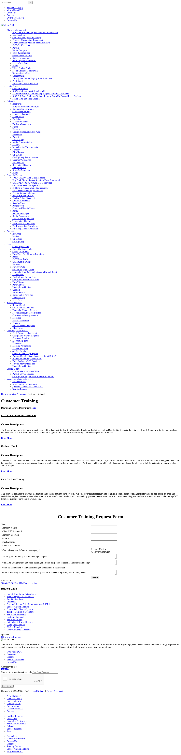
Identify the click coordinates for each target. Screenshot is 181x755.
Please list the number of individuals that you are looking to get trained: (33, 567)
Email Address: (8, 542)
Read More (6, 438)
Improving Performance (17, 330)
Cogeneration (13, 706)
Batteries (16, 264)
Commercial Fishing (21, 111)
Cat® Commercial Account (24, 333)
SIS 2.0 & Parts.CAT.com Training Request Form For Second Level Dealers (46, 96)
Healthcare (17, 134)
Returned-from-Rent (21, 73)
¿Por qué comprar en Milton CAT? (27, 386)
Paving (15, 48)
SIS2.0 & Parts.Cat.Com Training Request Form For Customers (40, 93)
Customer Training (20, 338)
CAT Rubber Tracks (21, 262)
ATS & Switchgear (20, 213)
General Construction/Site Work (26, 132)
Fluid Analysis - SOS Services (25, 361)
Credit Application (20, 246)
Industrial (16, 234)
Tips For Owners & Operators (20, 612)
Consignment (18, 76)
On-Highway (18, 241)
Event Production (20, 121)
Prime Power (18, 206)
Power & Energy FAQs (23, 195)
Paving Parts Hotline (21, 287)
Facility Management (21, 124)
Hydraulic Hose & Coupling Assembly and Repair (34, 272)
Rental (15, 211)
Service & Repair (14, 302)
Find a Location (30, 583)
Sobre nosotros (19, 381)
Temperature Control (21, 221)
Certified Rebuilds (15, 716)
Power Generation (20, 320)
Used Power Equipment (23, 218)
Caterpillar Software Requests (25, 335)
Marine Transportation (22, 142)
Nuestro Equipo (19, 389)
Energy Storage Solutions (23, 193)
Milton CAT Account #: (12, 531)
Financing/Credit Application (25, 83)
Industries (11, 101)
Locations (11, 12)
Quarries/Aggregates (21, 160)
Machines (16, 318)
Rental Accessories (20, 216)
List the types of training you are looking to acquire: (25, 556)
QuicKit (16, 290)
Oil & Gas (17, 155)
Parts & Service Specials (23, 374)
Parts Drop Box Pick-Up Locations (28, 254)
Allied (15, 256)
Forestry (16, 129)
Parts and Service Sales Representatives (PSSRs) (34, 356)
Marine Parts (18, 274)
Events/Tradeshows (15, 18)
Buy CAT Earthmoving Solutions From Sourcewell (35, 32)
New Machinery (14, 696)
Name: (4, 524)
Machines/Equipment (16, 30)
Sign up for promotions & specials (16, 672)
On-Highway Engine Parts (24, 277)
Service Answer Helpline (23, 325)
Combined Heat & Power (23, 208)
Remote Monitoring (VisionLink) (27, 358)
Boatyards (16, 104)
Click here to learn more (12, 637)
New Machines (19, 35)
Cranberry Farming (21, 114)
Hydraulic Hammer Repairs (24, 310)
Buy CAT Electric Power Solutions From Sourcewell (36, 180)
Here (34, 408)
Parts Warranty (19, 282)
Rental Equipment (20, 50)
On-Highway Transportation (25, 157)
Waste (15, 65)
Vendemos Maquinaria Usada (20, 379)
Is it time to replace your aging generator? (30, 188)
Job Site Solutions (20, 351)
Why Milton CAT (15, 10)
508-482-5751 (7, 583)
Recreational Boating (21, 165)
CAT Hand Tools (20, 259)
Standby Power (19, 203)
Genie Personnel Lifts (22, 55)
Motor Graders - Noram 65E (25, 70)
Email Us (18, 583)
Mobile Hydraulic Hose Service (26, 313)
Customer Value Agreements (25, 315)
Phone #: (5, 538)
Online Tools (12, 86)
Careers (10, 15)
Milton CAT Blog (15, 7)
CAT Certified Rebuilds (23, 307)
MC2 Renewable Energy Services (27, 190)
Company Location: (10, 535)
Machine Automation (21, 346)
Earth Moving (100, 549)
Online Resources (20, 88)
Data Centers (18, 116)
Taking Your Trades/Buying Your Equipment (32, 78)
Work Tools (17, 81)
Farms (15, 127)
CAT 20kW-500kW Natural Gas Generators (32, 183)
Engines (10, 231)
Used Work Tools (20, 63)
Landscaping (18, 139)
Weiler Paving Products (22, 68)
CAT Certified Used (21, 45)
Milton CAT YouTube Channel (26, 99)
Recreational (18, 162)
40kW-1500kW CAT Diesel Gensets (28, 178)
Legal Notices (38, 691)
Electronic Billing (20, 341)
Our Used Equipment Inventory (26, 37)
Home (4, 394)
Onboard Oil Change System (25, 353)
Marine (15, 236)
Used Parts (17, 300)
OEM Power (18, 152)
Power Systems (14, 703)
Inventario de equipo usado (24, 384)
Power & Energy (14, 175)
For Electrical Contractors (23, 223)
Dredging (16, 119)
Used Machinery (14, 698)
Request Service (19, 305)
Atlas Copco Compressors (24, 60)
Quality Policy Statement (23, 198)
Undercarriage (18, 297)
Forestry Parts (18, 267)
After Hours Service (16, 738)
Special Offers (13, 369)
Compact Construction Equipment (27, 40)
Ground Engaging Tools (23, 269)
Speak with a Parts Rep (22, 295)
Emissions (16, 343)
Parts (9, 244)
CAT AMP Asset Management (26, 185)
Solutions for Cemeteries (23, 109)
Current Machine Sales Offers (25, 371)
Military (16, 144)
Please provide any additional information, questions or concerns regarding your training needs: (44, 572)
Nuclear (16, 149)
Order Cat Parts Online (22, 249)
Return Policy (18, 292)
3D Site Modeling (20, 348)
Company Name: (9, 528)
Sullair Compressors (21, 58)
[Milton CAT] (7, 25)
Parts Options (18, 285)
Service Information (21, 200)
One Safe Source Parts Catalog (26, 279)
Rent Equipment (14, 701)
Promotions (12, 736)
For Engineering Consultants (25, 226)
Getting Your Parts (20, 251)
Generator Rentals (15, 708)
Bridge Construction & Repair (25, 106)
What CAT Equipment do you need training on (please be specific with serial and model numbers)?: (46, 563)
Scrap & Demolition (21, 53)
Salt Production (19, 167)
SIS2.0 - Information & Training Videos (30, 91)
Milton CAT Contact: (11, 545)
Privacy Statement (55, 691)
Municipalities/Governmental (25, 147)
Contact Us (12, 20)
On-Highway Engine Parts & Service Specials (33, 376)
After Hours (17, 328)
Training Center (14, 746)
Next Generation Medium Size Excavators (31, 42)
